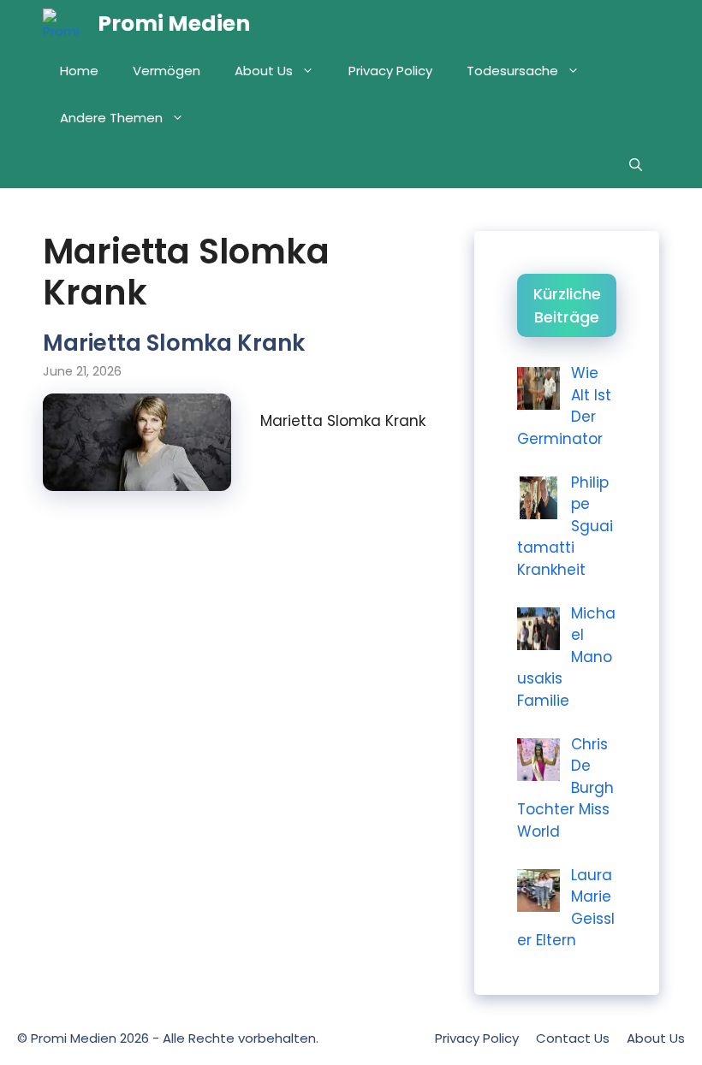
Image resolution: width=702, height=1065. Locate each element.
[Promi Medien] (66, 23)
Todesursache (512, 71)
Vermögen (166, 71)
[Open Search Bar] (635, 164)
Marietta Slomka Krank (174, 343)
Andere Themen (111, 118)
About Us (264, 71)
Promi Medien (174, 23)
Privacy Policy (390, 71)
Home (79, 71)
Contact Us (573, 1038)
